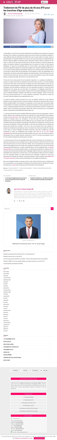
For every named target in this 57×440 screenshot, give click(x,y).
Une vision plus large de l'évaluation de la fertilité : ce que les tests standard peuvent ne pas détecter (25, 258)
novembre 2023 (6, 290)
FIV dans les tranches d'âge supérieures (42, 168)
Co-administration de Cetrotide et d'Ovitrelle (13, 263)
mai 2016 (5, 318)
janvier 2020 (6, 304)
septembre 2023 (7, 292)
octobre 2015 (6, 324)
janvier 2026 (6, 273)
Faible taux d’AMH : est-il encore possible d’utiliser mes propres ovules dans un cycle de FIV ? (24, 261)
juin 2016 (5, 316)
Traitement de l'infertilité (10, 347)
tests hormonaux (14, 117)
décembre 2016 (6, 310)
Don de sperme (7, 354)
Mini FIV (39, 131)
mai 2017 (5, 308)
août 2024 (5, 281)
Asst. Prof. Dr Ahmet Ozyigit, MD (15, 13)
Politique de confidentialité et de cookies (24, 438)
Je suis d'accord (39, 438)
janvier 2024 (6, 288)
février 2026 (6, 271)
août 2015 (5, 326)
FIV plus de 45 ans (8, 170)
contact (14, 165)
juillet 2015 (5, 328)
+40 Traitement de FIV (10, 15)
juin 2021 (5, 298)
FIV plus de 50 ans (18, 170)
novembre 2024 (6, 277)
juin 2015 (5, 330)
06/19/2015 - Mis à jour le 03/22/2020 (32, 13)
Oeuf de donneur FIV (13, 168)
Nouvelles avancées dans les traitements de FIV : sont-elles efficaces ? (19, 254)
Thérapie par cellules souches (12, 357)
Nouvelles (6, 352)
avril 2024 (5, 286)
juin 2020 (5, 302)
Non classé (6, 360)
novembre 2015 (6, 322)
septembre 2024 (7, 279)
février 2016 (6, 320)
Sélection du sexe (8, 344)
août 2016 (5, 312)
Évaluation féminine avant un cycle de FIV (12, 256)
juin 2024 (5, 283)
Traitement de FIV (19, 15)
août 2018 (5, 306)
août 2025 (5, 275)
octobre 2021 (6, 296)
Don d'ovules (7, 341)
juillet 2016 (5, 314)
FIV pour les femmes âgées (25, 168)
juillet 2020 (5, 300)
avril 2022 (5, 294)
